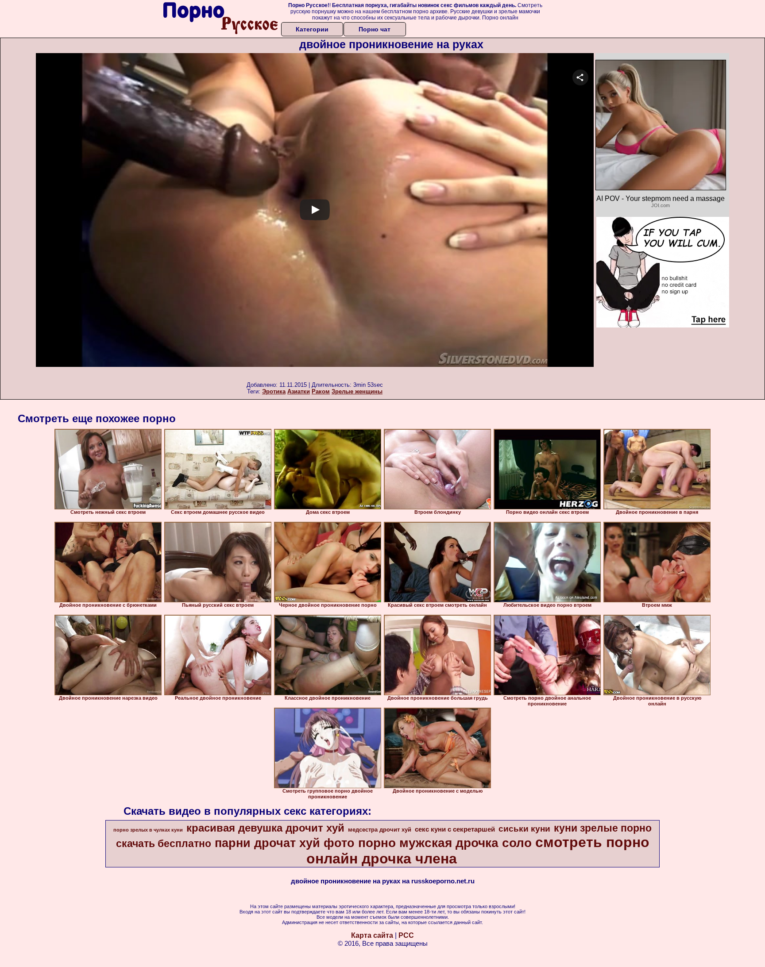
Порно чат (374, 29)
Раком (321, 391)
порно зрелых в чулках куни (148, 829)
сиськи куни (524, 828)
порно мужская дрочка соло (445, 843)
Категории (312, 29)
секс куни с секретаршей (455, 829)
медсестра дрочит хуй (379, 829)
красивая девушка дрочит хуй (265, 828)
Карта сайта (372, 935)
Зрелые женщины (357, 391)
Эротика (274, 391)
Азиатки (298, 391)
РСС (406, 935)
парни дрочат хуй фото (285, 843)
